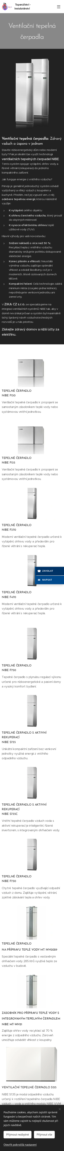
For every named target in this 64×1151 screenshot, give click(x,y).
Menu (58, 6)
